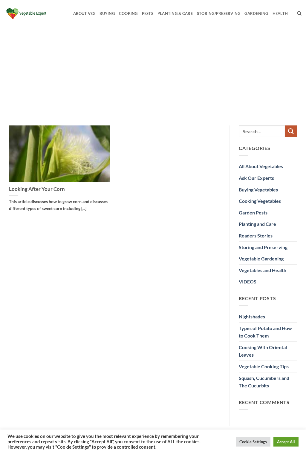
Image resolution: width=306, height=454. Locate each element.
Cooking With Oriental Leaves (263, 351)
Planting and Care (257, 224)
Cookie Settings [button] (253, 441)
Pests (147, 13)
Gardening (256, 13)
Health (280, 13)
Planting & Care (175, 13)
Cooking (128, 13)
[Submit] (291, 131)
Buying (107, 13)
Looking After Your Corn (37, 189)
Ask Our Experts (256, 178)
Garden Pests (253, 212)
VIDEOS (247, 281)
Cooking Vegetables (260, 201)
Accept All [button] (286, 441)
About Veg (84, 13)
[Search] (299, 13)
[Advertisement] (153, 72)
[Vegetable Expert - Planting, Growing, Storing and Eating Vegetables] (34, 13)
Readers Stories (256, 235)
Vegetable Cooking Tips (264, 366)
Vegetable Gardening (261, 258)
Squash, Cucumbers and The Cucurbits (264, 382)
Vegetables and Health (262, 270)
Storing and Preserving (263, 247)
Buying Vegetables (258, 189)
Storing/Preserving (219, 13)
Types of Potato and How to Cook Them (265, 332)
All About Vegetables (261, 166)
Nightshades (252, 316)
